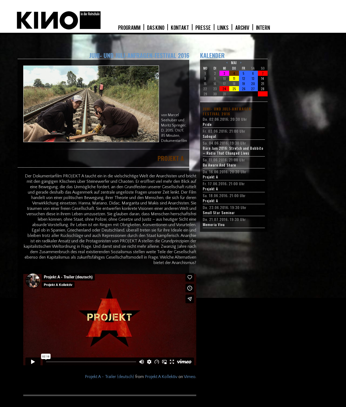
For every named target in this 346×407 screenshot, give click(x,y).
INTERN (263, 28)
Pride (207, 124)
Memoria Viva (214, 224)
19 (243, 83)
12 (243, 78)
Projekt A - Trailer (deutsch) (109, 376)
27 (253, 88)
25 (234, 88)
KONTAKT (180, 28)
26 (243, 88)
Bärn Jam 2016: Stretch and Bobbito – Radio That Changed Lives (233, 150)
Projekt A (210, 176)
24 (224, 88)
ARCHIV (242, 28)
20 (253, 83)
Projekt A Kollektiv (161, 376)
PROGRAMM (129, 28)
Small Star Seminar (219, 212)
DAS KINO (156, 28)
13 (253, 78)
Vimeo (189, 376)
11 (234, 78)
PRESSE (203, 28)
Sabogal (209, 136)
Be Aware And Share (219, 164)
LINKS (223, 28)
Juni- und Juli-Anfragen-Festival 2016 (228, 111)
